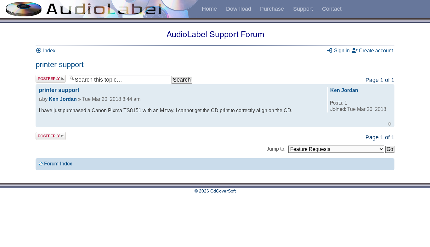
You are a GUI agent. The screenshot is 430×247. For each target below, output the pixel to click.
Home (209, 9)
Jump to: (276, 149)
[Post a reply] (51, 79)
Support (303, 9)
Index (48, 50)
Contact (332, 9)
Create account (375, 50)
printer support (60, 64)
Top (389, 124)
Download (238, 9)
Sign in (341, 50)
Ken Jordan (63, 99)
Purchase (272, 9)
